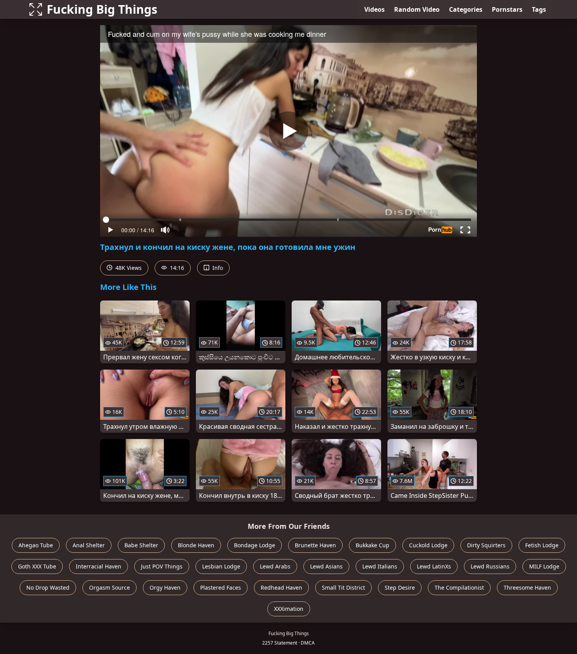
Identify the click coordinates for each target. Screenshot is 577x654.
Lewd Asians (326, 566)
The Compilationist (459, 587)
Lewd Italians (379, 566)
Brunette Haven (315, 545)
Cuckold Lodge (428, 545)
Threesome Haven (527, 587)
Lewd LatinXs (434, 566)
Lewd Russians (490, 566)
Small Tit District (343, 587)
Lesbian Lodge (221, 566)
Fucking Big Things (102, 9)
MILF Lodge (544, 566)
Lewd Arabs (275, 566)
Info (217, 267)
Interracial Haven (98, 566)
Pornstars (507, 9)
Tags (539, 9)
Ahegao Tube (35, 545)
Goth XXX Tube (37, 566)
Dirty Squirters (486, 545)
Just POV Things (162, 566)
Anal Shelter (89, 545)
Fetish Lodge (542, 545)
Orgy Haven (165, 587)
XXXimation (288, 608)
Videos (374, 9)
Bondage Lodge (254, 545)
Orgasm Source (109, 587)
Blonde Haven (196, 545)
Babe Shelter (141, 545)
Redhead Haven (281, 587)
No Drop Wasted (47, 587)
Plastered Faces (220, 587)
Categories (465, 9)
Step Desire (400, 587)
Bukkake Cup (372, 545)
